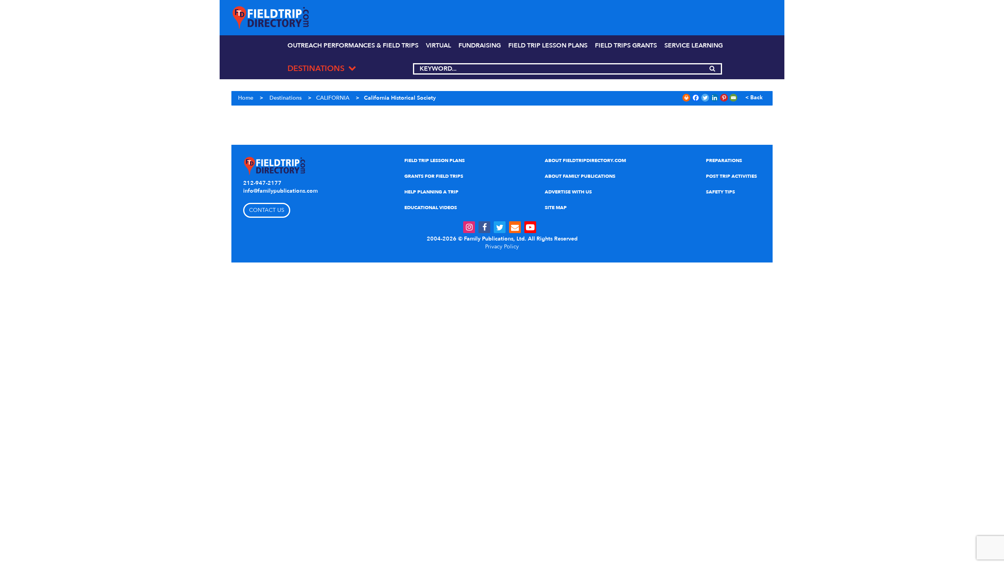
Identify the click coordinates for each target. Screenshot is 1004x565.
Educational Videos (430, 207)
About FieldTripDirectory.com (585, 160)
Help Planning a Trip (431, 192)
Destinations (285, 98)
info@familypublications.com (280, 191)
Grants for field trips (433, 176)
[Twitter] (705, 98)
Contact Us (266, 210)
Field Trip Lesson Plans (434, 160)
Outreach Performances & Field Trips (352, 45)
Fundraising (479, 45)
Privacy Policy (502, 246)
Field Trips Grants (626, 45)
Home (245, 98)
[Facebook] (696, 98)
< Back (754, 97)
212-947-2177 (262, 183)
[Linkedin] (714, 98)
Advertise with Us (568, 192)
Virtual (438, 45)
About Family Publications (580, 176)
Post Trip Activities (731, 176)
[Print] (686, 98)
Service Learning (693, 45)
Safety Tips (720, 192)
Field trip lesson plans (547, 45)
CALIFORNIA (332, 98)
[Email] (733, 98)
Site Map (556, 207)
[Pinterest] (724, 98)
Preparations (724, 160)
